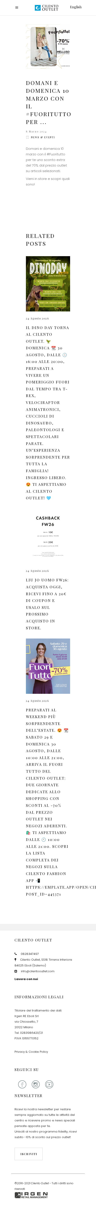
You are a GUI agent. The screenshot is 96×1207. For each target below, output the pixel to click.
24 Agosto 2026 (37, 318)
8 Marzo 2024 (36, 131)
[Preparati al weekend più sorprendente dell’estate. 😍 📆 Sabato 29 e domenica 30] (48, 666)
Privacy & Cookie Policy (31, 1052)
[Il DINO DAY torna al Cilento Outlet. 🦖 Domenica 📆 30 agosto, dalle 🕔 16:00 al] (48, 283)
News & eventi (43, 137)
